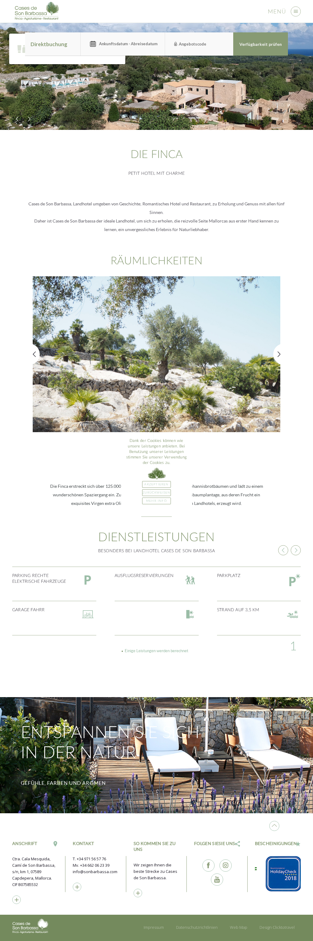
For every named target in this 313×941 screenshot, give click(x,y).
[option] (156, 76)
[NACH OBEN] (274, 826)
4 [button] (293, 647)
